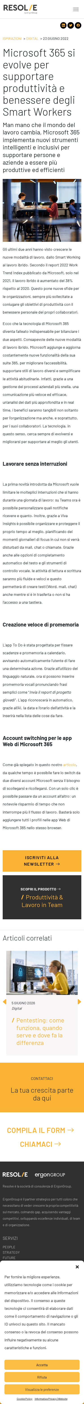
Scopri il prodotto (39, 889)
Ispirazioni (12, 38)
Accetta (42, 1365)
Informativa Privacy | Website (51, 1398)
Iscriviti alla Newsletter (41, 861)
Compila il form (37, 1130)
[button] (77, 1266)
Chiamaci (37, 1144)
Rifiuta (42, 1377)
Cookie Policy (24, 1398)
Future (9, 1257)
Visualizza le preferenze (42, 1389)
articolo (69, 764)
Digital (32, 38)
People (9, 1247)
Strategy (11, 1252)
